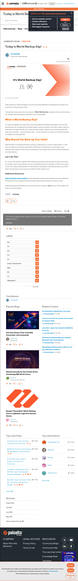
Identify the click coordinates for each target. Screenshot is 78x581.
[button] (71, 565)
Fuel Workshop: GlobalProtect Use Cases (56, 311)
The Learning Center (51, 552)
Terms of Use (29, 548)
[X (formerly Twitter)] (64, 539)
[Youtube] (71, 539)
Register (52, 3)
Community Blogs (48, 314)
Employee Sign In (69, 3)
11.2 (8, 255)
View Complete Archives (14, 521)
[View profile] (7, 339)
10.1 (8, 246)
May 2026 (9, 516)
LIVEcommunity (9, 29)
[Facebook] (71, 546)
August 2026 (10, 503)
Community (15, 194)
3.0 (8, 276)
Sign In (60, 3)
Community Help (50, 548)
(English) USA (42, 3)
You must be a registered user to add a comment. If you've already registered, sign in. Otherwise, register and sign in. (36, 218)
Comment (9, 222)
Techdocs (46, 561)
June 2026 (9, 512)
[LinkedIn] (64, 546)
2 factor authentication (14, 263)
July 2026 (9, 507)
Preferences (71, 576)
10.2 (8, 251)
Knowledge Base (50, 556)
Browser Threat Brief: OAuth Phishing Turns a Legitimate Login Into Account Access (21, 413)
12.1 (8, 259)
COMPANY (8, 539)
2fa (8, 272)
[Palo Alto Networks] (12, 533)
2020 (8, 268)
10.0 (8, 242)
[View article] (22, 320)
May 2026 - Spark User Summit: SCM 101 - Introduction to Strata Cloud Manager (19, 482)
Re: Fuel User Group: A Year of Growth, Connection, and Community (16, 461)
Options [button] (68, 59)
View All (8, 491)
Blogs (20, 29)
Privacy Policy (53, 571)
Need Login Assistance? (65, 28)
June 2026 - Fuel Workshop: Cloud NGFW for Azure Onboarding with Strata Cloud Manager (18, 472)
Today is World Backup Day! (23, 46)
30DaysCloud (11, 280)
